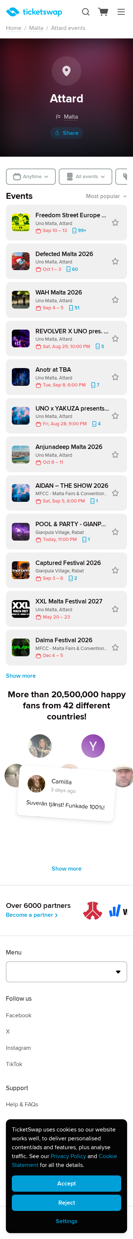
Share (71, 133)
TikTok (14, 1064)
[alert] (66, 1176)
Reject (66, 1202)
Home (13, 28)
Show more (21, 676)
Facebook (18, 1015)
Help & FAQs (22, 1104)
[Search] (86, 12)
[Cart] (103, 12)
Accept (66, 1183)
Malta (36, 28)
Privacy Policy (68, 1156)
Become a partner (29, 915)
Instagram (18, 1048)
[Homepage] (34, 12)
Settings (67, 1221)
